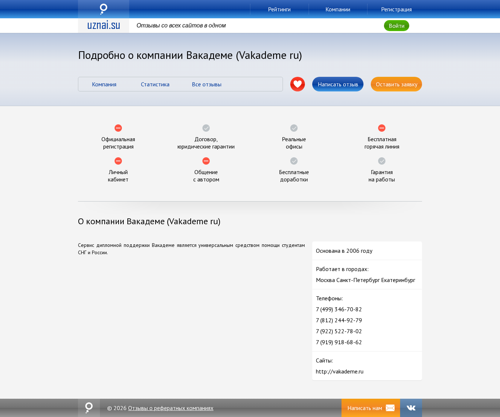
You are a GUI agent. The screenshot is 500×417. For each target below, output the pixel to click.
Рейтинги (279, 9)
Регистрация (396, 9)
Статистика (155, 84)
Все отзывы (206, 84)
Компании (337, 9)
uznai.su (103, 9)
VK (411, 408)
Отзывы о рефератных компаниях (170, 408)
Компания (104, 84)
